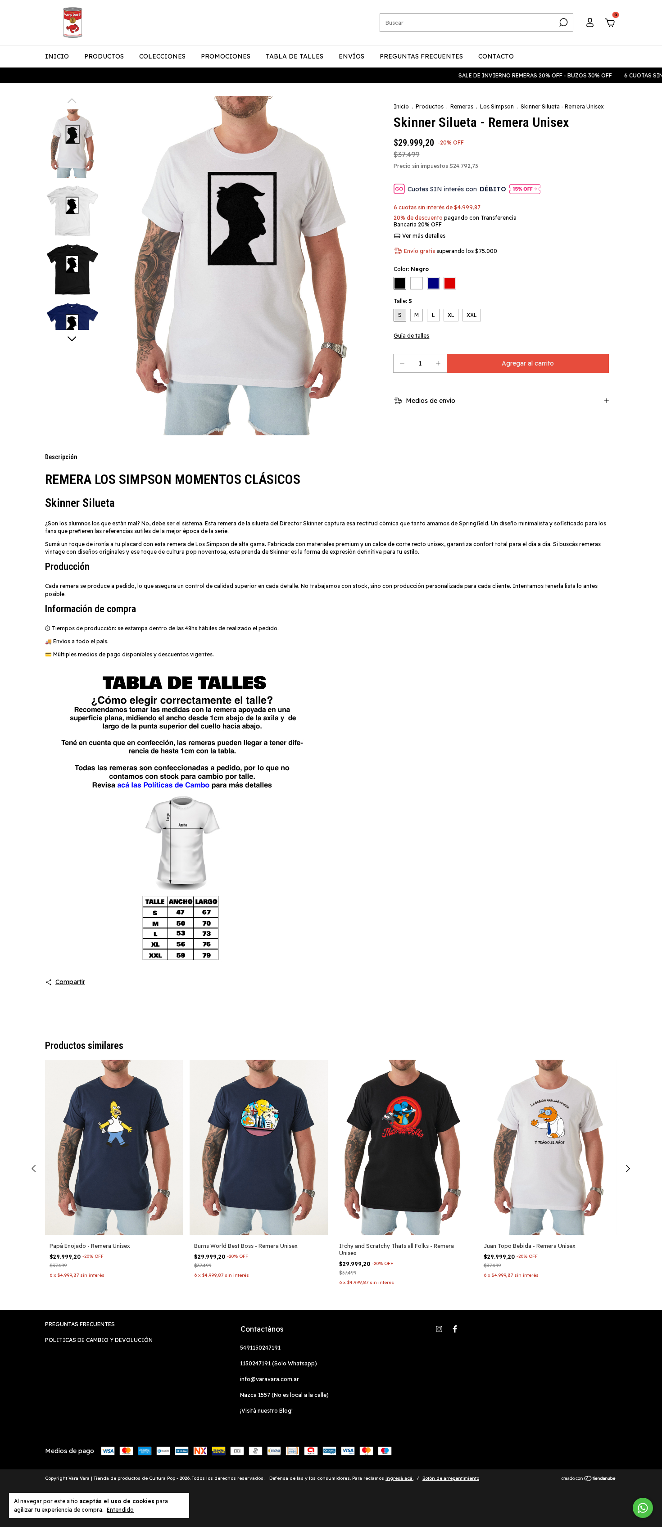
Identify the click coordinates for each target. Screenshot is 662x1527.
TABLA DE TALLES (294, 56)
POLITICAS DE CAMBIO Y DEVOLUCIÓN (99, 1340)
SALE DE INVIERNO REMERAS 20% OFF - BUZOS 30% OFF (498, 75)
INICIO (57, 56)
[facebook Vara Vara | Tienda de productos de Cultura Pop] (454, 1329)
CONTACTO (496, 56)
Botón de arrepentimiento (450, 1478)
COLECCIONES (162, 56)
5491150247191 (260, 1347)
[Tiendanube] (589, 1479)
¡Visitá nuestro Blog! (266, 1410)
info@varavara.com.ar (269, 1379)
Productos (430, 106)
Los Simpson (497, 106)
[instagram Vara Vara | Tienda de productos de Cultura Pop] (439, 1329)
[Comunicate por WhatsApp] (643, 1508)
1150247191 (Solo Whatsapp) (278, 1363)
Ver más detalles (423, 235)
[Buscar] (562, 23)
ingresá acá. (399, 1478)
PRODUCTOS (104, 56)
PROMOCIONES (225, 56)
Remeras (461, 106)
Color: (411, 269)
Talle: (403, 301)
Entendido (120, 1509)
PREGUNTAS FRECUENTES (421, 56)
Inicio (401, 106)
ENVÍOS (351, 56)
